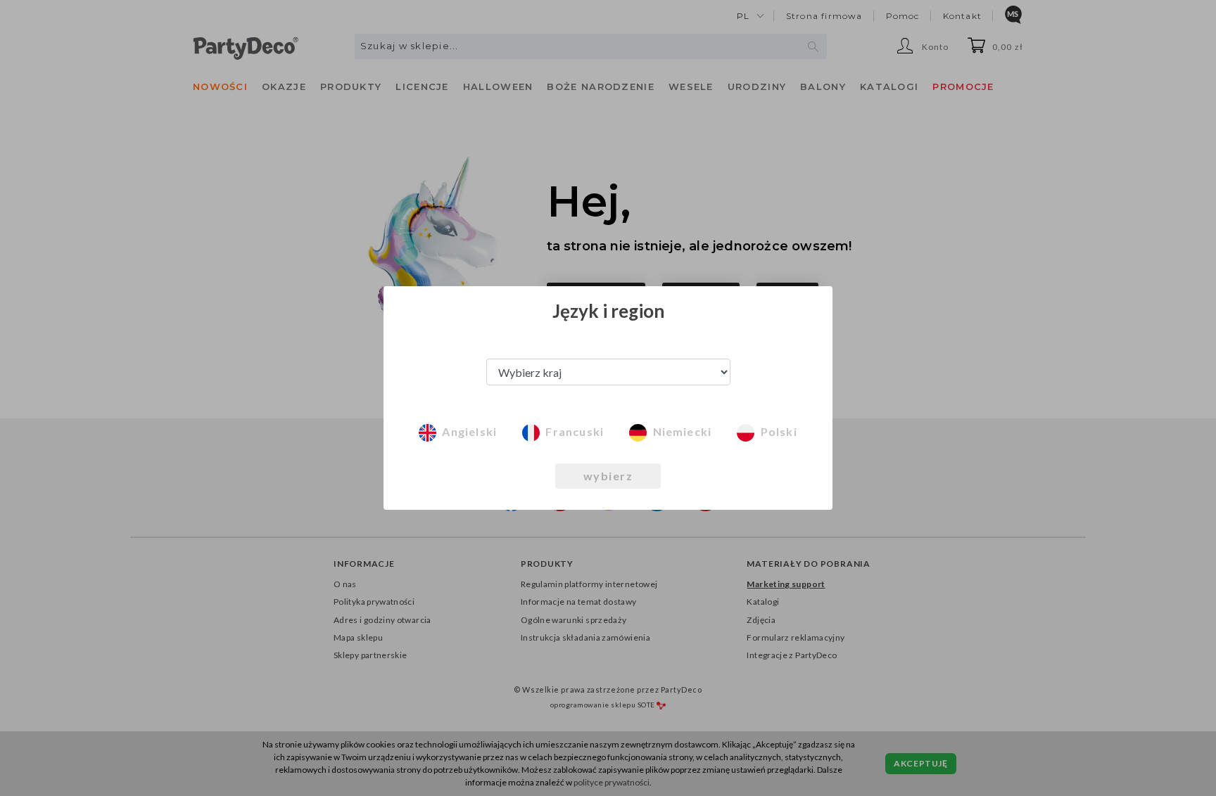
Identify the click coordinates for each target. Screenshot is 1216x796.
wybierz (608, 475)
